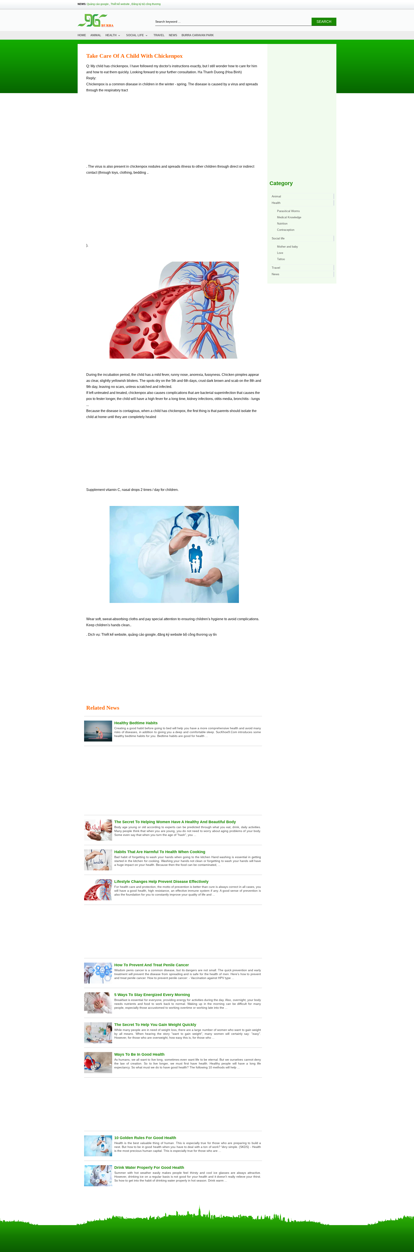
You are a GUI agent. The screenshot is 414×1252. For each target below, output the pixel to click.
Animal (95, 35)
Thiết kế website (120, 4)
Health (110, 35)
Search (324, 21)
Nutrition (282, 223)
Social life (135, 35)
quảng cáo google (142, 634)
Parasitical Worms (288, 211)
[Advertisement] (174, 130)
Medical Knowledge (289, 217)
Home (82, 35)
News (173, 35)
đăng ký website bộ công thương (182, 634)
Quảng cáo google (98, 4)
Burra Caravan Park (198, 35)
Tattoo (281, 259)
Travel (159, 35)
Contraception (285, 229)
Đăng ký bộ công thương (146, 4)
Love (280, 252)
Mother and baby (287, 246)
